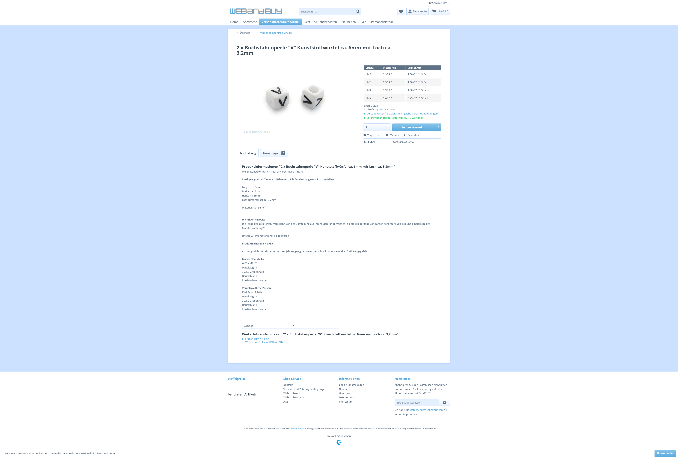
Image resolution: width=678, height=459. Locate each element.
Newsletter (345, 389)
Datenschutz (346, 397)
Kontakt (288, 384)
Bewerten (413, 135)
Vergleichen (374, 135)
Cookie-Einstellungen (351, 384)
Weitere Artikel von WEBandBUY (264, 342)
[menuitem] (330, 11)
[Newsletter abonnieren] (444, 402)
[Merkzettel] (401, 11)
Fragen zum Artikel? (257, 338)
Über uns (344, 393)
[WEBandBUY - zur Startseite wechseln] (256, 12)
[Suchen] (357, 11)
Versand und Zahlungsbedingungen (304, 389)
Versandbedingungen (425, 113)
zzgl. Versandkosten (385, 109)
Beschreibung (247, 153)
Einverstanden (665, 453)
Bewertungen (273, 153)
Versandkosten (298, 428)
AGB (285, 401)
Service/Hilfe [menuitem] (440, 3)
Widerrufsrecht (292, 393)
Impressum (345, 401)
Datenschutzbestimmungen (426, 410)
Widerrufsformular (294, 397)
